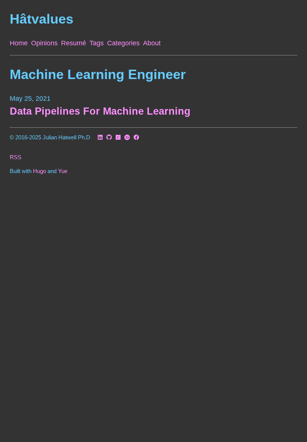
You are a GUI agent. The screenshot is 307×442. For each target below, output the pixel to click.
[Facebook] (136, 137)
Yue (62, 171)
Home (19, 43)
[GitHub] (109, 137)
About (152, 43)
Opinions (44, 43)
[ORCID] (127, 137)
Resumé (73, 43)
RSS (15, 157)
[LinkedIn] (100, 137)
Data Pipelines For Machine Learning (100, 111)
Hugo (39, 171)
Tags (96, 43)
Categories (123, 43)
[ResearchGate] (118, 137)
